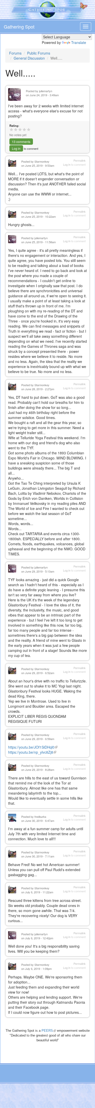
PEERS (49, 1030)
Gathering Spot (19, 26)
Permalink (79, 160)
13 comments (21, 141)
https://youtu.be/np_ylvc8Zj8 (32, 752)
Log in (16, 148)
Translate (78, 42)
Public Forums (38, 53)
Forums (15, 53)
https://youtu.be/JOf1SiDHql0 (33, 747)
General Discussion (29, 58)
